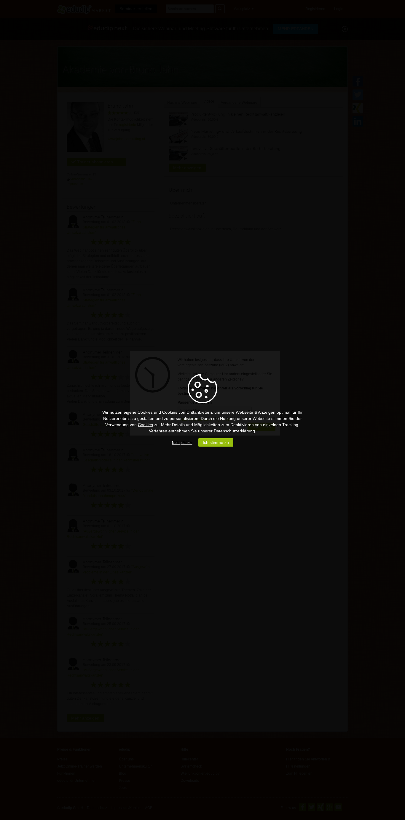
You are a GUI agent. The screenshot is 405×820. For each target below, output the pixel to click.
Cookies (145, 424)
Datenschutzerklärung (234, 431)
